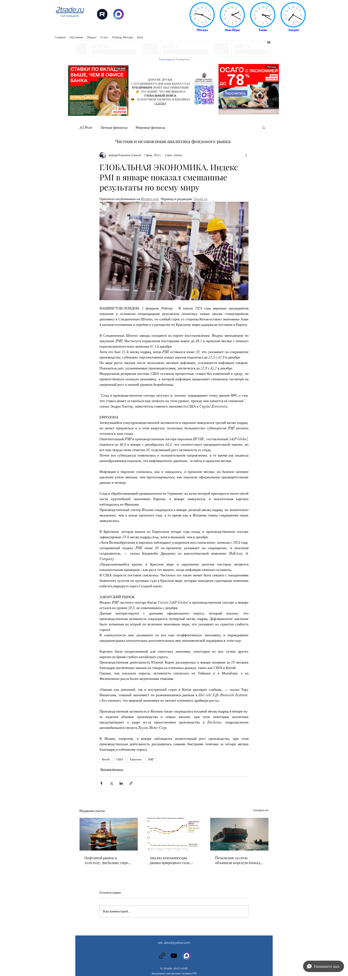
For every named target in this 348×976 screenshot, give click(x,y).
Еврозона (135, 759)
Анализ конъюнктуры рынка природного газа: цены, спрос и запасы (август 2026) (170, 860)
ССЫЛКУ (160, 103)
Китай (106, 759)
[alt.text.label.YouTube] (174, 955)
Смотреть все (261, 810)
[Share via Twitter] (111, 783)
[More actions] (246, 155)
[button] (263, 127)
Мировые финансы (150, 127)
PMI (150, 759)
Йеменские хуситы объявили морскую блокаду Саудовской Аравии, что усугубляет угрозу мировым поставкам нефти (238, 860)
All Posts (85, 127)
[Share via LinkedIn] (121, 783)
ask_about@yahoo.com (174, 943)
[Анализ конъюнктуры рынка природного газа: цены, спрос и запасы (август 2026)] (174, 834)
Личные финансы (113, 127)
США (119, 759)
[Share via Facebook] (101, 783)
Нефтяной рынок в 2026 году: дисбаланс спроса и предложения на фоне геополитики (108, 860)
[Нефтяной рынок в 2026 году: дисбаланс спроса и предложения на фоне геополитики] (109, 834)
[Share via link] (131, 783)
